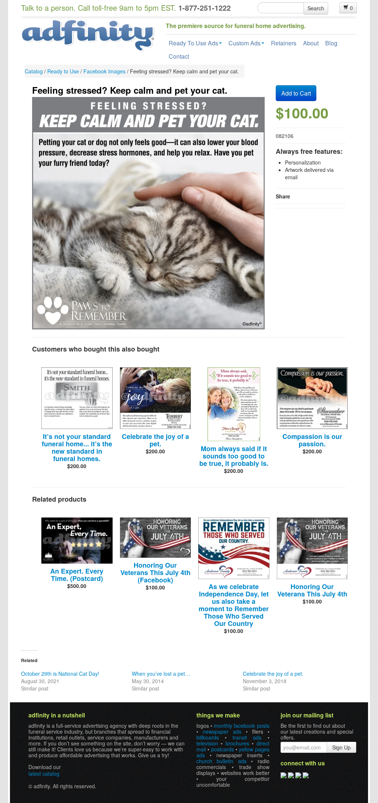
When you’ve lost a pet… (161, 673)
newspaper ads (222, 731)
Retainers (283, 43)
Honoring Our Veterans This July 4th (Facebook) (155, 572)
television (207, 743)
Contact (179, 56)
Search (315, 8)
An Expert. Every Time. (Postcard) (76, 574)
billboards (207, 737)
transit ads (247, 737)
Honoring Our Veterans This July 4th (312, 590)
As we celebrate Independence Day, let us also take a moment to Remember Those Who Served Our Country (234, 605)
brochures (237, 743)
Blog (331, 43)
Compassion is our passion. (312, 440)
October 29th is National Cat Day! (60, 673)
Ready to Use (63, 71)
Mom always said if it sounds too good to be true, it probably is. (233, 456)
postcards (222, 749)
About (311, 43)
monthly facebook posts (241, 725)
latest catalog (43, 773)
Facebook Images (104, 71)
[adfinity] (88, 35)
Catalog (34, 71)
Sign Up (341, 747)
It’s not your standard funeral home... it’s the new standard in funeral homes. (77, 447)
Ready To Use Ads (193, 43)
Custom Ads (244, 43)
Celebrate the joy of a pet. (155, 440)
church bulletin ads (221, 761)
